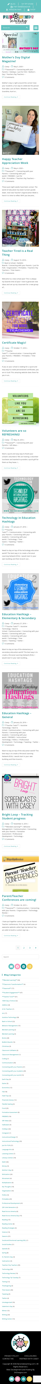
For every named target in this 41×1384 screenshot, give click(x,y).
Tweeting (12, 542)
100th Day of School (8, 1001)
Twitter (20, 542)
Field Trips (5, 1096)
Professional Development (11, 1203)
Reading (5, 1220)
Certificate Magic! (14, 342)
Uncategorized (7, 1302)
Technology (12, 539)
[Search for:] (20, 957)
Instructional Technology (10, 1141)
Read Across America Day (10, 1216)
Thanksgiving (6, 1286)
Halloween (5, 1125)
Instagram (5, 1133)
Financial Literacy (8, 1100)
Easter (4, 1083)
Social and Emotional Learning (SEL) (14, 1240)
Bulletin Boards (7, 1042)
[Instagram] (30, 966)
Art (3, 1013)
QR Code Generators (9, 1207)
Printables (11, 178)
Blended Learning (8, 1030)
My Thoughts (6, 1187)
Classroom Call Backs (9, 1050)
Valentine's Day (7, 1306)
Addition (5, 1005)
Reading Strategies (8, 1228)
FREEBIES (11, 176)
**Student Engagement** (11, 993)
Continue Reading (10, 97)
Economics (5, 1088)
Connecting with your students (12, 1071)
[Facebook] (17, 966)
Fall (3, 1092)
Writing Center (7, 1319)
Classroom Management (10, 1055)
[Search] (27, 27)
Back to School (10, 263)
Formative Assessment (9, 1112)
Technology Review (8, 1273)
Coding (4, 1059)
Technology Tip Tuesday (10, 1278)
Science (4, 1232)
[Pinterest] (23, 966)
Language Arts (7, 1149)
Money (4, 1166)
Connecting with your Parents (20, 265)
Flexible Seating (7, 1104)
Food (4, 1108)
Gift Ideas (13, 445)
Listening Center (7, 1154)
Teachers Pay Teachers (15, 74)
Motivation (6, 1174)
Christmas (5, 1046)
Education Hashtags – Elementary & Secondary (19, 616)
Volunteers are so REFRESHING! (14, 432)
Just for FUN (22, 72)
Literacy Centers (7, 1158)
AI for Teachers (7, 1009)
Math (4, 1162)
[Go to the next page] (35, 947)
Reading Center (7, 1224)
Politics (15, 740)
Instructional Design (9, 1137)
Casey (7, 66)
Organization (12, 268)
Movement (6, 1178)
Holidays (13, 72)
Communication (16, 353)
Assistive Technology (9, 1017)
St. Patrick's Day (7, 1257)
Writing (4, 1315)
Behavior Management (10, 1026)
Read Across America (9, 1211)
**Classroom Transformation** (12, 984)
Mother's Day (6, 1170)
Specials (4, 1249)
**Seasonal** (10, 69)
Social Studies (6, 1244)
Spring (4, 1253)
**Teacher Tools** (12, 626)
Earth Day (5, 1079)
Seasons (5, 1236)
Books (4, 1038)
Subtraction (6, 1261)
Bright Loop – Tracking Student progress (17, 816)
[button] (36, 27)
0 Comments (9, 77)
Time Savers (15, 270)
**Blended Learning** (13, 827)
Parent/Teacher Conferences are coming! (19, 898)
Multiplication (6, 1183)
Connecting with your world (11, 1075)
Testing (4, 1282)
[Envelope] (11, 966)
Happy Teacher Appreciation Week (15, 161)
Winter (4, 1311)
